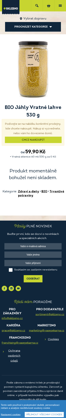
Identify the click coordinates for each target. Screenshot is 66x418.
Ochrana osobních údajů (14, 355)
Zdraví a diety (28, 191)
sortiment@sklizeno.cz (50, 314)
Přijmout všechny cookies (44, 414)
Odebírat (33, 279)
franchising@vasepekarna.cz (20, 343)
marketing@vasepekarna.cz (46, 330)
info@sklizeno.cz (12, 318)
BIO (44, 191)
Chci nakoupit (33, 140)
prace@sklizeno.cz (13, 330)
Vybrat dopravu (34, 18)
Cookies (53, 339)
